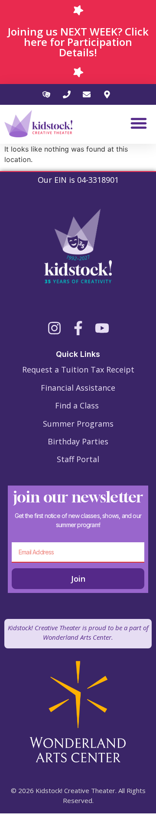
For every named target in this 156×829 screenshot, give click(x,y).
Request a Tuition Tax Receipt (78, 369)
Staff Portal (78, 459)
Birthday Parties (78, 441)
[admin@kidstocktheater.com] (88, 94)
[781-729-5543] (68, 94)
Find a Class (77, 405)
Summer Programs (78, 423)
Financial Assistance (78, 387)
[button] (139, 123)
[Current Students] (48, 94)
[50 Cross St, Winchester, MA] (108, 94)
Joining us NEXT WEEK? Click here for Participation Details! (78, 41)
